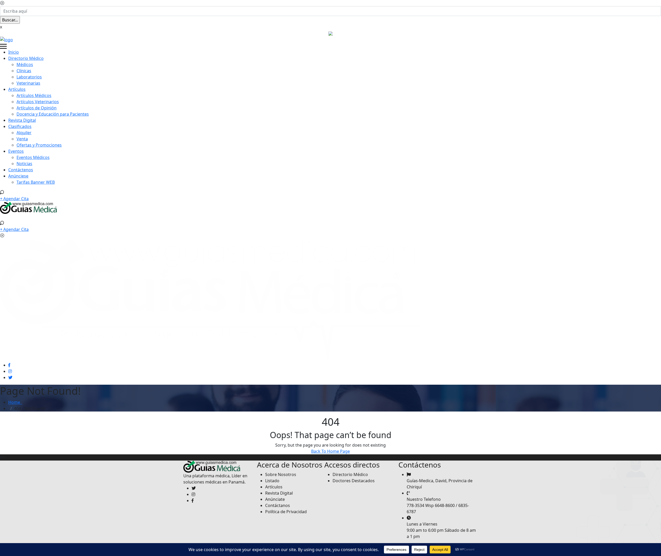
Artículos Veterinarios (38, 101)
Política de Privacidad (286, 511)
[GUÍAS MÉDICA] (6, 39)
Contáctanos (277, 505)
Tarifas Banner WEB (36, 182)
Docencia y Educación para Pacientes (53, 114)
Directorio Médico (26, 58)
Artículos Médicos (34, 95)
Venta (22, 139)
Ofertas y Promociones (39, 145)
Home (15, 402)
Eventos (16, 151)
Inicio (13, 52)
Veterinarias (28, 83)
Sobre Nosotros (280, 474)
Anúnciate (275, 499)
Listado (272, 481)
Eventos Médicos (33, 157)
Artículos (17, 89)
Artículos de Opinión (37, 108)
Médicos (25, 64)
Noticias (24, 163)
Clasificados (20, 126)
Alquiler (24, 132)
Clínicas (24, 71)
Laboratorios (29, 77)
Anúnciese (18, 176)
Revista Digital (22, 120)
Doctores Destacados (354, 481)
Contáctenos (20, 170)
